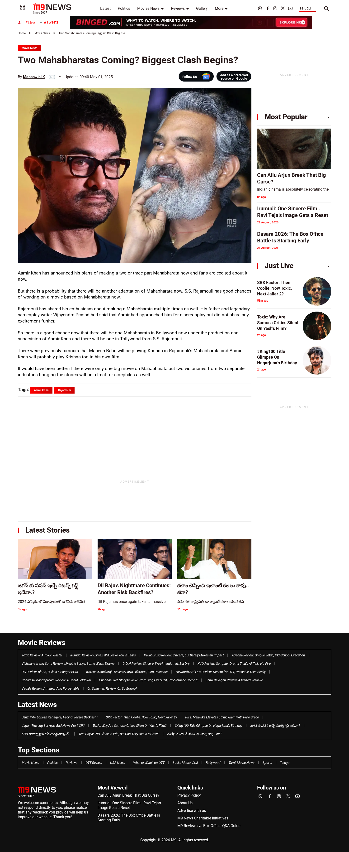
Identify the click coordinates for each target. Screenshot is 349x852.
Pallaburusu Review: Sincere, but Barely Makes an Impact (184, 655)
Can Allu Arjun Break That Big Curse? (128, 795)
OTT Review (93, 763)
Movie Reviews (41, 642)
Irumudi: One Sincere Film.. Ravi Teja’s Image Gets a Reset (129, 805)
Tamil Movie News (242, 763)
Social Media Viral (185, 763)
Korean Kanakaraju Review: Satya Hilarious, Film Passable (127, 672)
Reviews (178, 8)
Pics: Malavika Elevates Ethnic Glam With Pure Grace (222, 717)
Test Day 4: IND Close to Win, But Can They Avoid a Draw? (119, 734)
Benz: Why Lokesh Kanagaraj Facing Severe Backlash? (60, 717)
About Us (185, 803)
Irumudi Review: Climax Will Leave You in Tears (103, 655)
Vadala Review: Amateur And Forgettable (50, 688)
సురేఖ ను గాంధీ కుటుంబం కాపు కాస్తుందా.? (194, 734)
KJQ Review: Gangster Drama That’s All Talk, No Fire (234, 663)
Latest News (37, 704)
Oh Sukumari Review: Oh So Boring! (112, 688)
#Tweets (51, 22)
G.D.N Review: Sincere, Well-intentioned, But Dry (156, 663)
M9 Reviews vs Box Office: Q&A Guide (208, 825)
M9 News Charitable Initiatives (202, 818)
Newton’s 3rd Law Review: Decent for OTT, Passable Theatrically (220, 672)
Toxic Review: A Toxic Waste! (42, 655)
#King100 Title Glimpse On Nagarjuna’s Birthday (208, 725)
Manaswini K (34, 77)
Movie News (42, 33)
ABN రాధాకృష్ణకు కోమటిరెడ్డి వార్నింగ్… (46, 734)
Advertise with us (191, 810)
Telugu (305, 8)
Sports (267, 763)
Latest (105, 8)
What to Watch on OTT (149, 763)
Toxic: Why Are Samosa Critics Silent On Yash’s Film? (129, 725)
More (219, 8)
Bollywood (213, 763)
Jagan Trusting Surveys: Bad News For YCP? (53, 725)
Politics (124, 8)
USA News (117, 763)
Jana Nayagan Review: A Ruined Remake (234, 680)
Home (22, 33)
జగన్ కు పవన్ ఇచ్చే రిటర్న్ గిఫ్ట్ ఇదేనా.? (275, 725)
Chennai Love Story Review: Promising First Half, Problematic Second (148, 680)
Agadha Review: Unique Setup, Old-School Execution (268, 655)
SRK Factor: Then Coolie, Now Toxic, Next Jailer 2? (141, 717)
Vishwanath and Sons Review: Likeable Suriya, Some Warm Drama (68, 663)
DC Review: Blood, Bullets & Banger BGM (50, 672)
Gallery (202, 8)
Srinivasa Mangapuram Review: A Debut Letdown (56, 680)
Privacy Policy (189, 795)
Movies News (148, 8)
